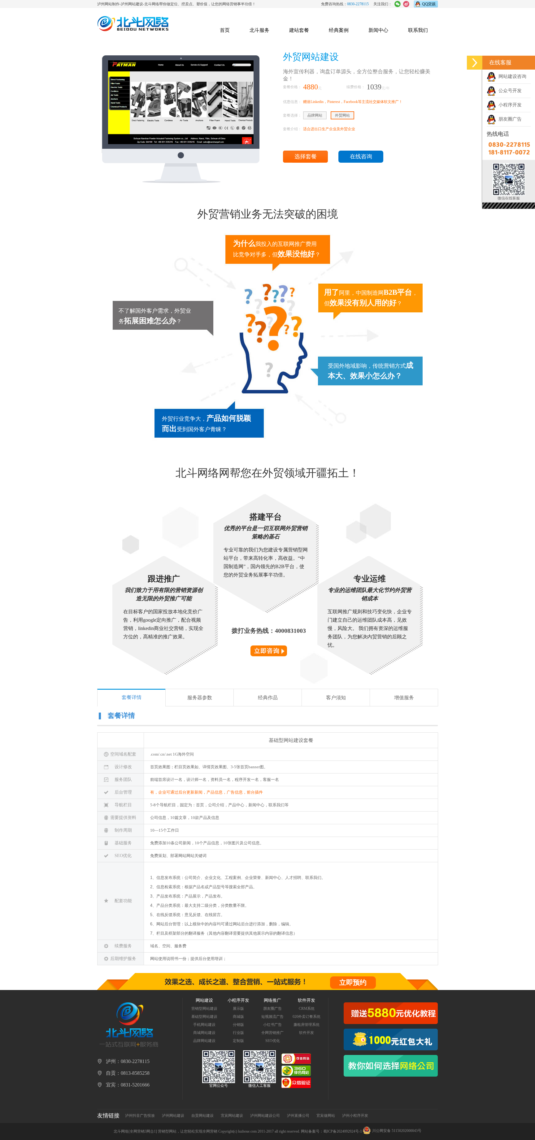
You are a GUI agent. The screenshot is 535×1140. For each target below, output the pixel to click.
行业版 (238, 1033)
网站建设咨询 (511, 76)
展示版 (238, 1008)
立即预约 (353, 982)
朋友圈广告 (509, 119)
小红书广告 (272, 1024)
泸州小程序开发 (355, 1115)
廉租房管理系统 (307, 1024)
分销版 (238, 1024)
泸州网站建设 (173, 1115)
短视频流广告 (272, 1016)
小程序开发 (509, 104)
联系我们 (418, 30)
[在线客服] (474, 63)
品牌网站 (314, 115)
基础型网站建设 (204, 1016)
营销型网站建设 (204, 1008)
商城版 (238, 1016)
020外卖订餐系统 (306, 1016)
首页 (225, 30)
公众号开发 (509, 90)
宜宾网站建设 (232, 1115)
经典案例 (339, 30)
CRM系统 (307, 1008)
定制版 (238, 1041)
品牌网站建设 (204, 1041)
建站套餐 (299, 30)
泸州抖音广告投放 (140, 1115)
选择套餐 (305, 156)
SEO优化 (272, 1041)
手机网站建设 (204, 1024)
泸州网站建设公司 (265, 1115)
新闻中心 (378, 30)
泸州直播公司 (298, 1115)
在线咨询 (361, 156)
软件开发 (306, 1033)
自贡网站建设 (202, 1115)
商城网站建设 (204, 1033)
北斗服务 (259, 30)
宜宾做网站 (325, 1115)
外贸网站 (342, 115)
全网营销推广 (272, 1033)
